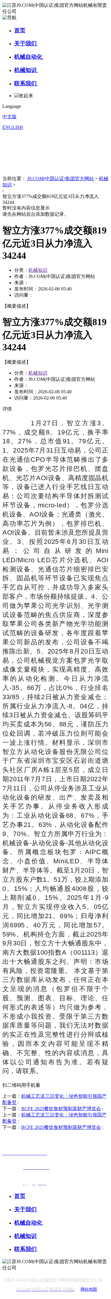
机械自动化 (29, 57)
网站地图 (89, 1289)
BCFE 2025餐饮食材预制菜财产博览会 (61, 1108)
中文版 (9, 116)
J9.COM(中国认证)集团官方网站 (60, 178)
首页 (19, 30)
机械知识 (26, 70)
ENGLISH (12, 127)
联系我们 (26, 83)
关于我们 (26, 43)
